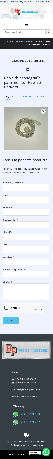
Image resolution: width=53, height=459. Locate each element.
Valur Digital (41, 454)
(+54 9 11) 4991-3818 (29, 413)
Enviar (10, 320)
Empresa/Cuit (10, 219)
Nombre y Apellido (13, 182)
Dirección (7, 232)
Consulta (8, 281)
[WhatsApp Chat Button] (46, 452)
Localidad (8, 257)
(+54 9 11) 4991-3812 (29, 421)
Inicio (5, 41)
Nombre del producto (14, 269)
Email (6, 195)
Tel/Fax (7, 207)
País (6, 244)
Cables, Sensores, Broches (19, 41)
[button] (26, 24)
